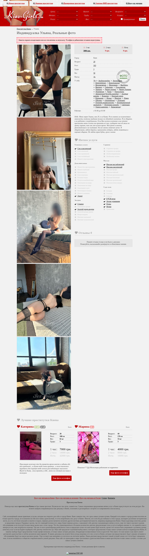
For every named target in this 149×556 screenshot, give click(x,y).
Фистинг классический (85, 220)
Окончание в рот (83, 188)
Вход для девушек (134, 3)
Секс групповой (83, 154)
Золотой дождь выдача (85, 209)
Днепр (109, 92)
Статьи (104, 498)
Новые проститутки (16, 3)
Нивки (126, 98)
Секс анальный (82, 151)
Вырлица (98, 87)
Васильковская (100, 85)
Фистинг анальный (84, 217)
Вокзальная (113, 85)
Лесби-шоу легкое (112, 156)
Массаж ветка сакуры (114, 183)
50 (94, 73)
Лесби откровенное (113, 154)
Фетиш (108, 207)
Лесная (109, 98)
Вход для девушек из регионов (67, 498)
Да (94, 77)
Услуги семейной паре (85, 180)
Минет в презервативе (85, 159)
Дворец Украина (125, 89)
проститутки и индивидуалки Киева (67, 547)
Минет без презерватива (86, 167)
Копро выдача (82, 214)
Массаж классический (114, 167)
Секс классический (84, 149)
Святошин (126, 105)
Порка (108, 204)
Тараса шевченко (101, 107)
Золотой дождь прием (85, 212)
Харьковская (115, 107)
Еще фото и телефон (61, 478)
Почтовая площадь (111, 105)
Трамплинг (110, 209)
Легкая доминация (113, 201)
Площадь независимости (104, 103)
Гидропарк (109, 87)
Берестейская (100, 83)
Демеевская (99, 92)
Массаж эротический (113, 180)
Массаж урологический (114, 175)
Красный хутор (117, 96)
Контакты (111, 498)
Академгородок (104, 81)
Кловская (105, 96)
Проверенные (129, 19)
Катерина (27, 426)
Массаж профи (111, 170)
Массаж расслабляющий (115, 164)
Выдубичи (124, 85)
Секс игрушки (82, 175)
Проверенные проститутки (73, 3)
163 (94, 66)
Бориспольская (114, 83)
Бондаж (109, 191)
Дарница (98, 89)
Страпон (80, 204)
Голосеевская (120, 87)
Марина (84, 426)
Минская (118, 98)
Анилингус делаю (83, 207)
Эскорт (80, 196)
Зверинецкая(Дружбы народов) (107, 94)
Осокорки (121, 100)
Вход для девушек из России (90, 498)
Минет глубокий (83, 170)
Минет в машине (83, 193)
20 (94, 62)
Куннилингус (82, 172)
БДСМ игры (110, 199)
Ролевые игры (82, 178)
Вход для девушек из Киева (44, 498)
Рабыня (109, 196)
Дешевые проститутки (43, 3)
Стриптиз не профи (113, 151)
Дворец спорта (110, 89)
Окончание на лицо (84, 185)
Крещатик (99, 98)
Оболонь (98, 100)
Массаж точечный (112, 178)
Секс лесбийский (83, 156)
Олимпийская (110, 100)
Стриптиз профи (112, 149)
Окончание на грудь (84, 183)
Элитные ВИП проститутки (105, 3)
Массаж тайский (112, 172)
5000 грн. (87, 51)
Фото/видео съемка (84, 191)
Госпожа (109, 193)
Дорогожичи (119, 92)
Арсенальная (117, 81)
